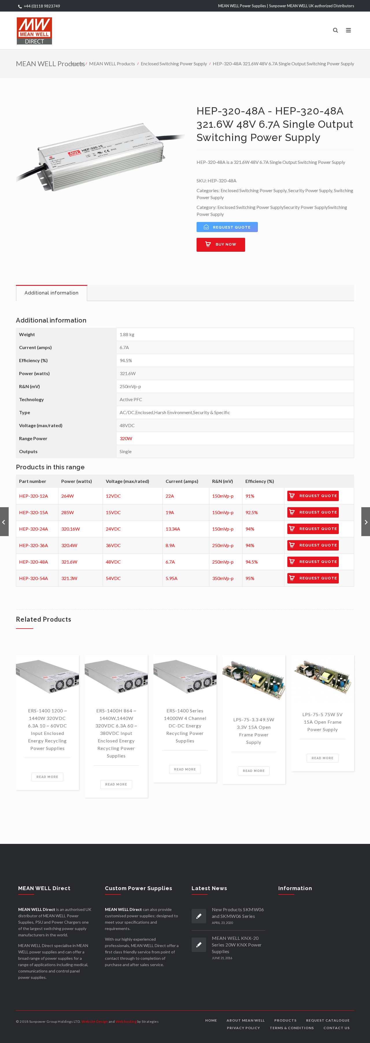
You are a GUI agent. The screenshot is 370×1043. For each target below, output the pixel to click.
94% (249, 528)
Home (77, 63)
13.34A (173, 528)
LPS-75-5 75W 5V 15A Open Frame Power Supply (322, 722)
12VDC (113, 496)
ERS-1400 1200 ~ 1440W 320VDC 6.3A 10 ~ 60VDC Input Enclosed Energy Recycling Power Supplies (47, 729)
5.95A (171, 578)
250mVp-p (223, 545)
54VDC (113, 578)
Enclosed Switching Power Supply (174, 63)
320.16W (70, 528)
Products (285, 1020)
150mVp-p (223, 496)
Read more (47, 777)
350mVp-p (223, 578)
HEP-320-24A (33, 528)
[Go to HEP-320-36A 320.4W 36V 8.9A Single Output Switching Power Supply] (4, 521)
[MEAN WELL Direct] (34, 30)
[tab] (51, 293)
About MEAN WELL (246, 1020)
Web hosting (126, 1021)
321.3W (69, 578)
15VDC (113, 512)
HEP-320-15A (33, 512)
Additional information (52, 293)
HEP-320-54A (33, 578)
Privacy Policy (243, 1028)
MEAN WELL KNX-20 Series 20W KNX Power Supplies (237, 944)
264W (67, 496)
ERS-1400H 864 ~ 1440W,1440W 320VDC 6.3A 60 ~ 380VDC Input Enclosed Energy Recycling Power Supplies (116, 733)
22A (170, 496)
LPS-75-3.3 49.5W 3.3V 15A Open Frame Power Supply (253, 731)
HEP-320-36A (33, 545)
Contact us (336, 1028)
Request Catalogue (328, 1020)
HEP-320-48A (33, 561)
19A (170, 512)
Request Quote (318, 496)
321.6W (69, 561)
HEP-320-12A (33, 496)
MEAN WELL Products (112, 63)
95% (249, 578)
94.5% (251, 561)
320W (126, 438)
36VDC (113, 545)
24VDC (113, 528)
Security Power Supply (310, 190)
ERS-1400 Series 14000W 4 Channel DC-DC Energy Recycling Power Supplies (185, 725)
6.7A (170, 561)
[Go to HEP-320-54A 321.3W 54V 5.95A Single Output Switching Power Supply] (365, 521)
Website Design (95, 1021)
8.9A (170, 545)
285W (67, 512)
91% (249, 496)
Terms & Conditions (292, 1028)
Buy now (226, 244)
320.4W (69, 545)
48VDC (113, 561)
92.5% (251, 512)
